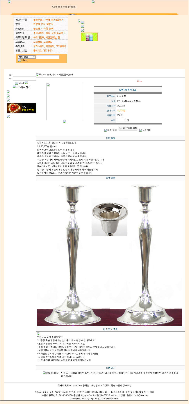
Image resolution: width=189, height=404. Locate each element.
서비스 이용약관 (81, 385)
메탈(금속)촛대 (66, 74)
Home (41, 74)
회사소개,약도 (64, 385)
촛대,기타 (51, 74)
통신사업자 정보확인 (121, 385)
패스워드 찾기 (23, 87)
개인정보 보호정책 (100, 385)
